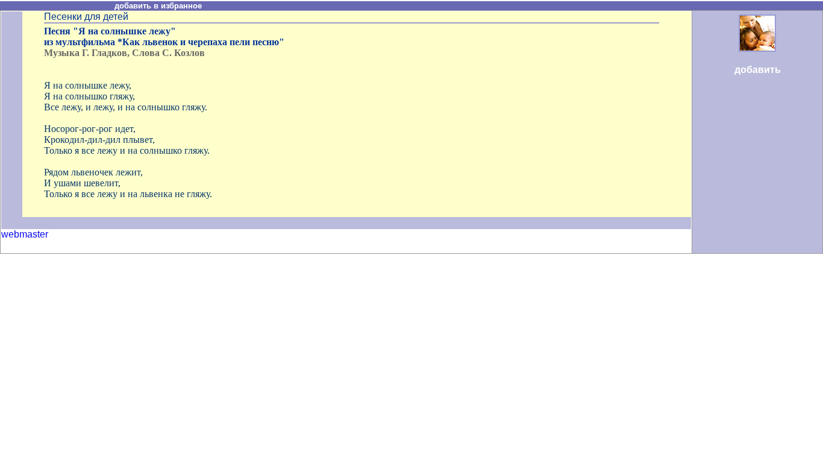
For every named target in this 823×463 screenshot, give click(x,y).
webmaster (24, 234)
